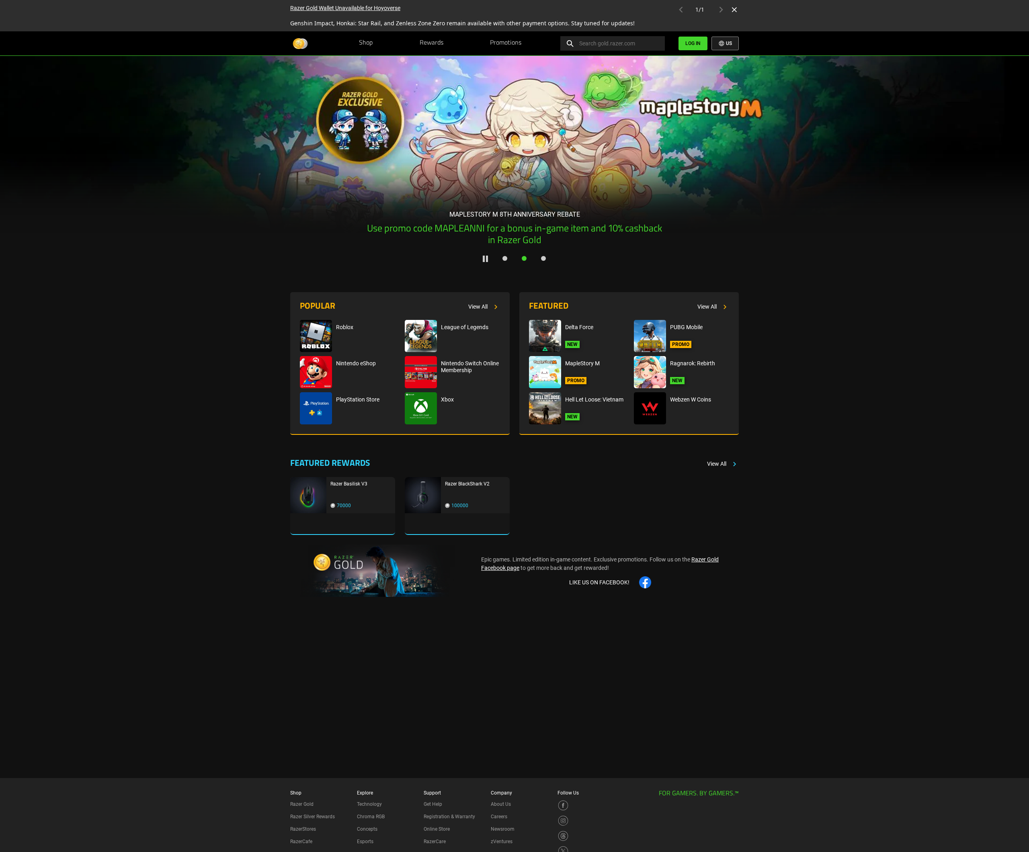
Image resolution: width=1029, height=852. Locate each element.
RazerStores (303, 829)
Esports (365, 841)
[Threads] (563, 835)
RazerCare (435, 841)
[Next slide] (977, 143)
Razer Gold (302, 804)
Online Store (437, 829)
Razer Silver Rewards (312, 816)
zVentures (501, 841)
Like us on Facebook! (599, 582)
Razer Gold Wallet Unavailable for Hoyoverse (345, 8)
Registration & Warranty (449, 816)
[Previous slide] (51, 143)
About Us (501, 804)
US (728, 43)
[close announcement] (734, 9)
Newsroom (502, 829)
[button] (504, 258)
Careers (499, 816)
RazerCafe (301, 841)
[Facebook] (563, 805)
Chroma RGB (371, 816)
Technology (369, 804)
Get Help (433, 804)
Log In (693, 43)
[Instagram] (563, 820)
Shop (366, 43)
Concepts (367, 829)
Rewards (431, 43)
